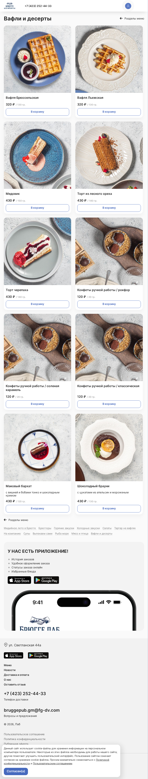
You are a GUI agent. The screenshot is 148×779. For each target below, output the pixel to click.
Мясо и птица (79, 533)
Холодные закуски (88, 528)
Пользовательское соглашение (24, 734)
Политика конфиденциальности (24, 739)
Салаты (107, 528)
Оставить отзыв (15, 684)
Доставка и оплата (16, 674)
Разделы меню (134, 18)
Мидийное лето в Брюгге (20, 528)
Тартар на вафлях (125, 528)
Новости (9, 670)
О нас (7, 679)
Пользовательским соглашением (52, 763)
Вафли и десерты (101, 533)
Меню (8, 665)
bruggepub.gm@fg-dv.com (32, 710)
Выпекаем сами (42, 533)
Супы (27, 533)
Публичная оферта (16, 743)
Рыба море (62, 533)
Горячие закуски (64, 528)
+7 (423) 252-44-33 (38, 6)
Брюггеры (45, 528)
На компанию (12, 533)
